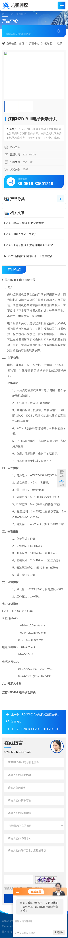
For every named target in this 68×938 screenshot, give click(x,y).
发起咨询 (59, 932)
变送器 (48, 43)
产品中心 (34, 43)
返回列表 (16, 721)
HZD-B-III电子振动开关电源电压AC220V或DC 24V (34, 245)
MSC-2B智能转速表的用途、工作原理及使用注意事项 (34, 256)
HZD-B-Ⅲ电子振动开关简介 (20, 234)
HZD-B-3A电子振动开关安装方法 (24, 223)
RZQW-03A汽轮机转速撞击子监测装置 (44, 714)
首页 (21, 43)
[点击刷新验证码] (46, 880)
